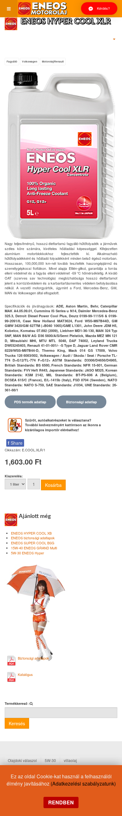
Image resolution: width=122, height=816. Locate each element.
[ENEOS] (43, 8)
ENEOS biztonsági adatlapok (33, 537)
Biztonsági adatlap (81, 402)
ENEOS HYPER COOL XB (31, 533)
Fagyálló (12, 61)
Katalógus (25, 674)
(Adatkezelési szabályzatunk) (83, 783)
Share (15, 443)
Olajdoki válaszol (22, 760)
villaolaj (70, 760)
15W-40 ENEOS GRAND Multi (34, 547)
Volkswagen (29, 61)
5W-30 (50, 760)
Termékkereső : (17, 703)
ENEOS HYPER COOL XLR (66, 21)
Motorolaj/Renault (53, 61)
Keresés (17, 723)
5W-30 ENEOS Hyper (27, 552)
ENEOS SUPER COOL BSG (32, 542)
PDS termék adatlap (30, 402)
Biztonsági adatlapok (33, 658)
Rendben (61, 802)
